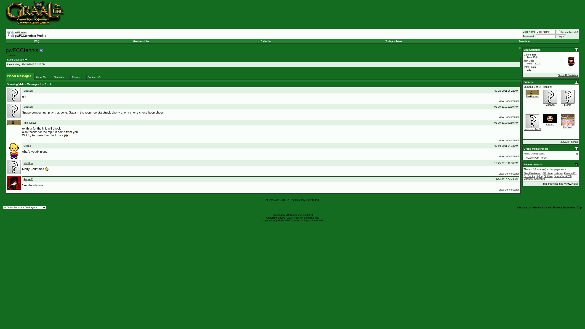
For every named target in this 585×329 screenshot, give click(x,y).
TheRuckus (30, 122)
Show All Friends (569, 142)
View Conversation (509, 101)
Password (528, 36)
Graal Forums (19, 32)
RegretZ (28, 179)
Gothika (548, 176)
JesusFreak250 (563, 176)
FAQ (37, 41)
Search (523, 41)
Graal (536, 207)
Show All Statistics (568, 75)
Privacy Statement (564, 207)
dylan (539, 176)
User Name (529, 31)
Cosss (27, 145)
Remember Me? (569, 32)
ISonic (567, 104)
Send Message (15, 59)
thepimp (567, 127)
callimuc (558, 173)
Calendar (266, 41)
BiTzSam (547, 173)
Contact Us (524, 207)
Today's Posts (394, 41)
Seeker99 (539, 179)
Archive (546, 207)
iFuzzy (550, 124)
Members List (141, 41)
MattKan (28, 90)
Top (579, 207)
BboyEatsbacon (532, 173)
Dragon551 (570, 173)
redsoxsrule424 (532, 129)
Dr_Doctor (529, 176)
